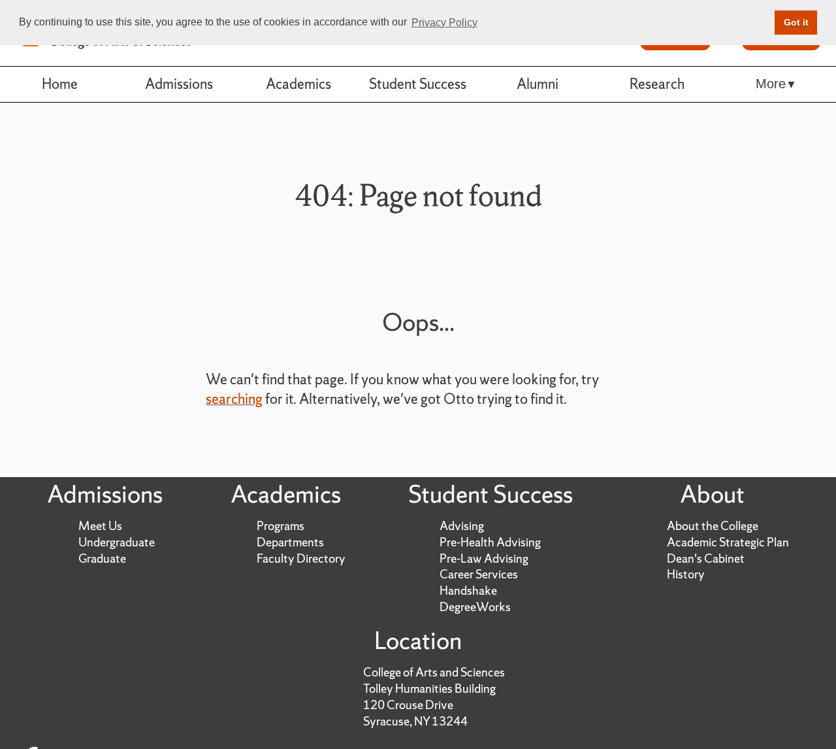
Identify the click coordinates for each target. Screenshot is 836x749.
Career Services (479, 574)
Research (657, 84)
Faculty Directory (301, 558)
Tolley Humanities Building (429, 688)
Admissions (179, 84)
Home (60, 84)
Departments (290, 542)
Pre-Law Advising (484, 558)
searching (234, 399)
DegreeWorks (475, 606)
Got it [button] (796, 22)
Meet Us (100, 525)
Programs (280, 525)
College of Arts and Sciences (434, 672)
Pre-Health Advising (490, 542)
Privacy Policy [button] (444, 22)
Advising (462, 525)
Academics (298, 84)
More (771, 83)
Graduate (102, 558)
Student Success (417, 84)
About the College (712, 525)
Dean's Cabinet (706, 558)
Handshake (468, 590)
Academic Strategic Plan (728, 542)
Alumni (537, 84)
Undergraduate (116, 542)
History (686, 574)
